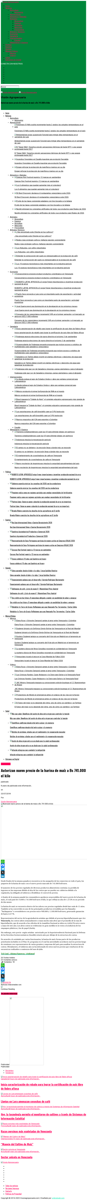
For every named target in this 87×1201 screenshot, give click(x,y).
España (17, 40)
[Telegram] (43, 869)
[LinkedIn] (43, 876)
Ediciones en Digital (13, 60)
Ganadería (14, 36)
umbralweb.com (58, 1198)
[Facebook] (43, 865)
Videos (13, 55)
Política (8, 45)
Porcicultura (19, 30)
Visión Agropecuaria (9, 802)
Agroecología (15, 14)
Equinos (17, 23)
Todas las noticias (11, 1185)
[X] (43, 872)
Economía (14, 34)
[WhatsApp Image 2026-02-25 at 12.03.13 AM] (27, 1064)
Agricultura (14, 10)
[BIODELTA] (6, 982)
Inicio (7, 6)
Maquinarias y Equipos (19, 43)
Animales (13, 19)
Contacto (8, 1191)
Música (13, 53)
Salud (7, 58)
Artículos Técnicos (17, 32)
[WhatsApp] (43, 861)
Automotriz (18, 12)
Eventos (8, 47)
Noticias (8, 8)
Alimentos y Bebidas (18, 17)
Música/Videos (11, 51)
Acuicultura (18, 21)
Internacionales (16, 38)
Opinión (8, 49)
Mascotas (18, 27)
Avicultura (18, 25)
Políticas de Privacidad (13, 1193)
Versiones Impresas (12, 1188)
